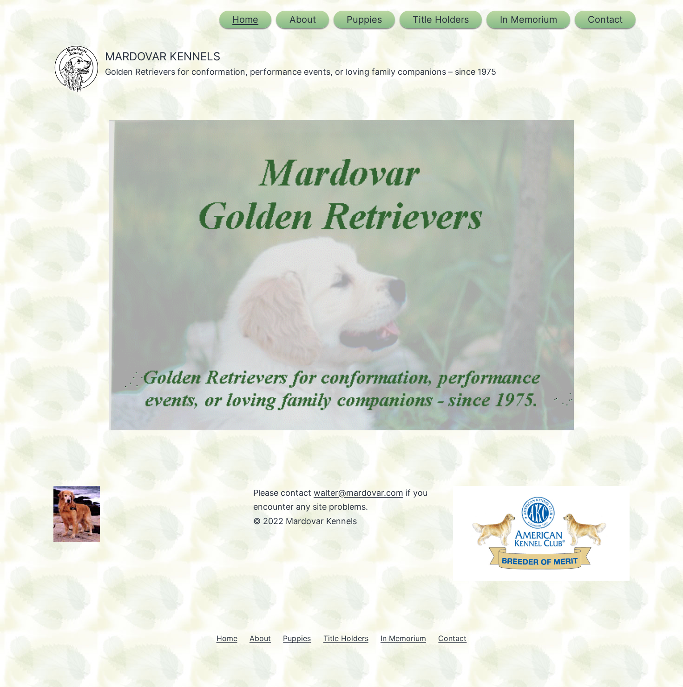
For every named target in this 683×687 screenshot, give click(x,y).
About (302, 19)
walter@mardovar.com (358, 493)
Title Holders (441, 19)
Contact (605, 19)
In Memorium (528, 19)
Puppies (364, 19)
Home (245, 19)
